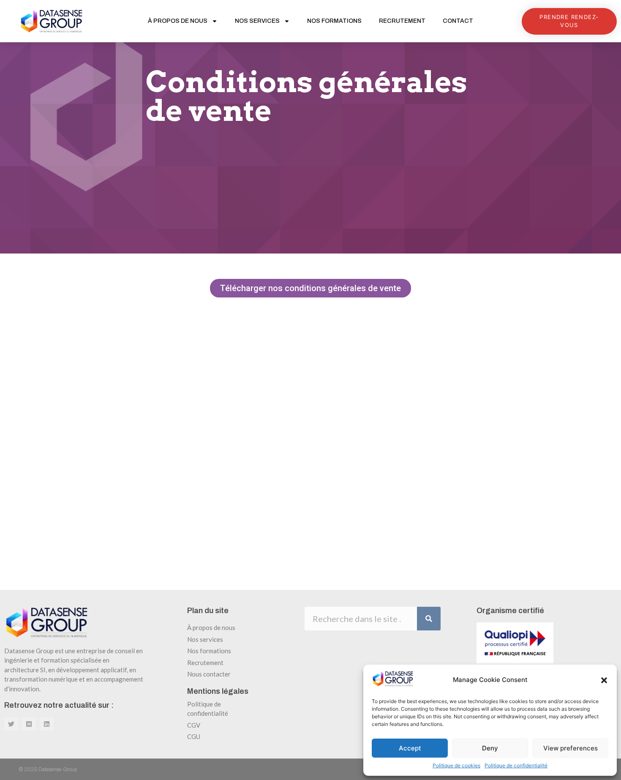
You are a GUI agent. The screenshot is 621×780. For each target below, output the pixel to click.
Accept (410, 748)
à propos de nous (177, 21)
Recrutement (402, 21)
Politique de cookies (456, 765)
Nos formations (334, 21)
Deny (490, 748)
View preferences (570, 748)
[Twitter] (11, 724)
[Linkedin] (47, 724)
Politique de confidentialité (516, 765)
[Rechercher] (429, 618)
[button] (604, 680)
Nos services (257, 21)
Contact (458, 21)
